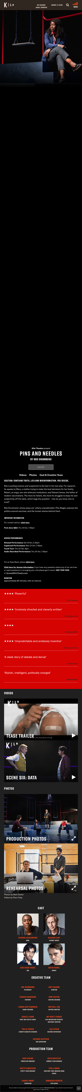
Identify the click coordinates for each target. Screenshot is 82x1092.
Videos (22, 474)
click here (25, 522)
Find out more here (49, 1087)
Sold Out (41, 467)
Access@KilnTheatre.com (17, 573)
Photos (33, 474)
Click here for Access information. (19, 567)
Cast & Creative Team (51, 474)
